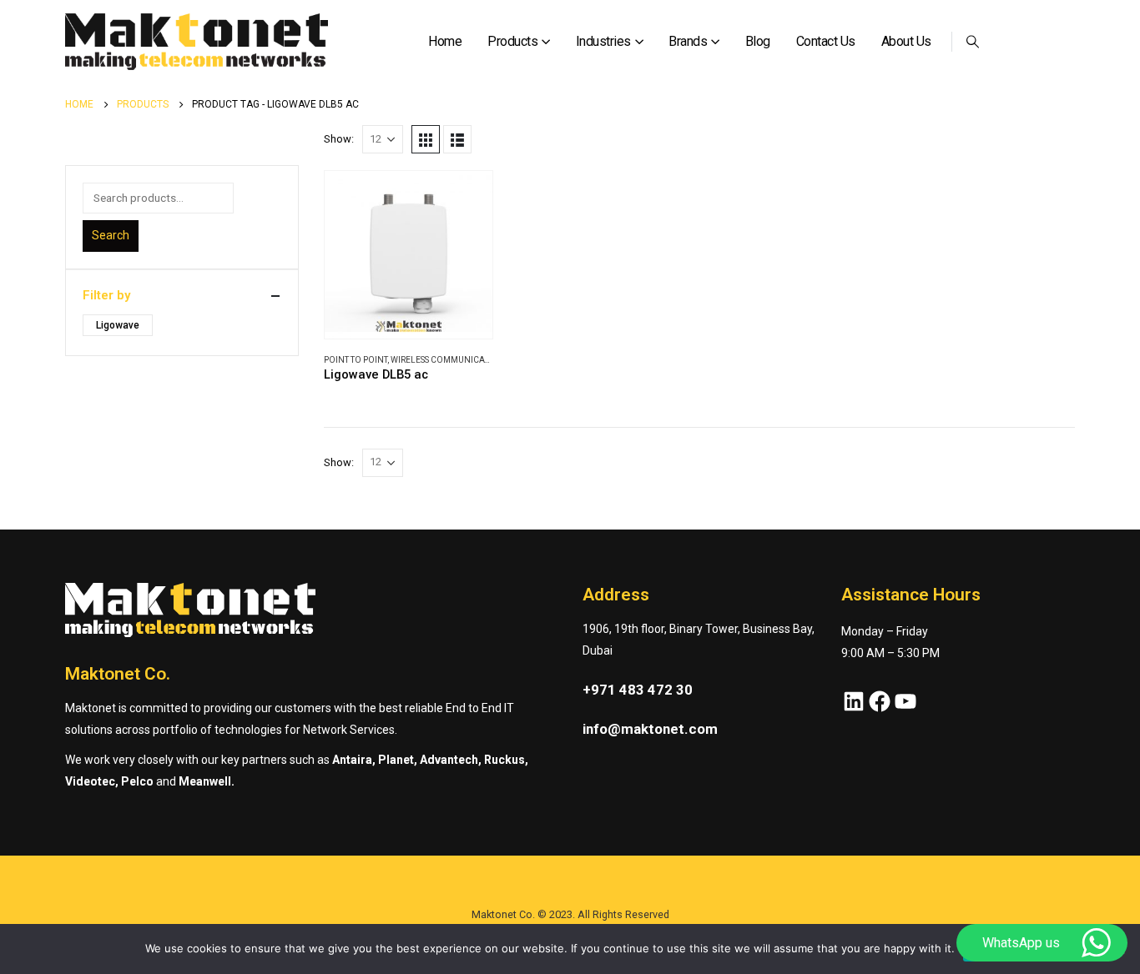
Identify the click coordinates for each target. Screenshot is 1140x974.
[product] (408, 255)
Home (445, 41)
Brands (687, 41)
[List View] (457, 139)
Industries (603, 41)
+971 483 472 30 (638, 689)
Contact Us (825, 41)
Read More (465, 198)
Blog (757, 41)
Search (110, 235)
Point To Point (355, 359)
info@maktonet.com (650, 728)
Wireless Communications (449, 359)
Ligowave (117, 325)
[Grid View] (425, 139)
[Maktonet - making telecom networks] (196, 42)
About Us (906, 41)
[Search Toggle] (973, 42)
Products (512, 41)
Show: (339, 139)
